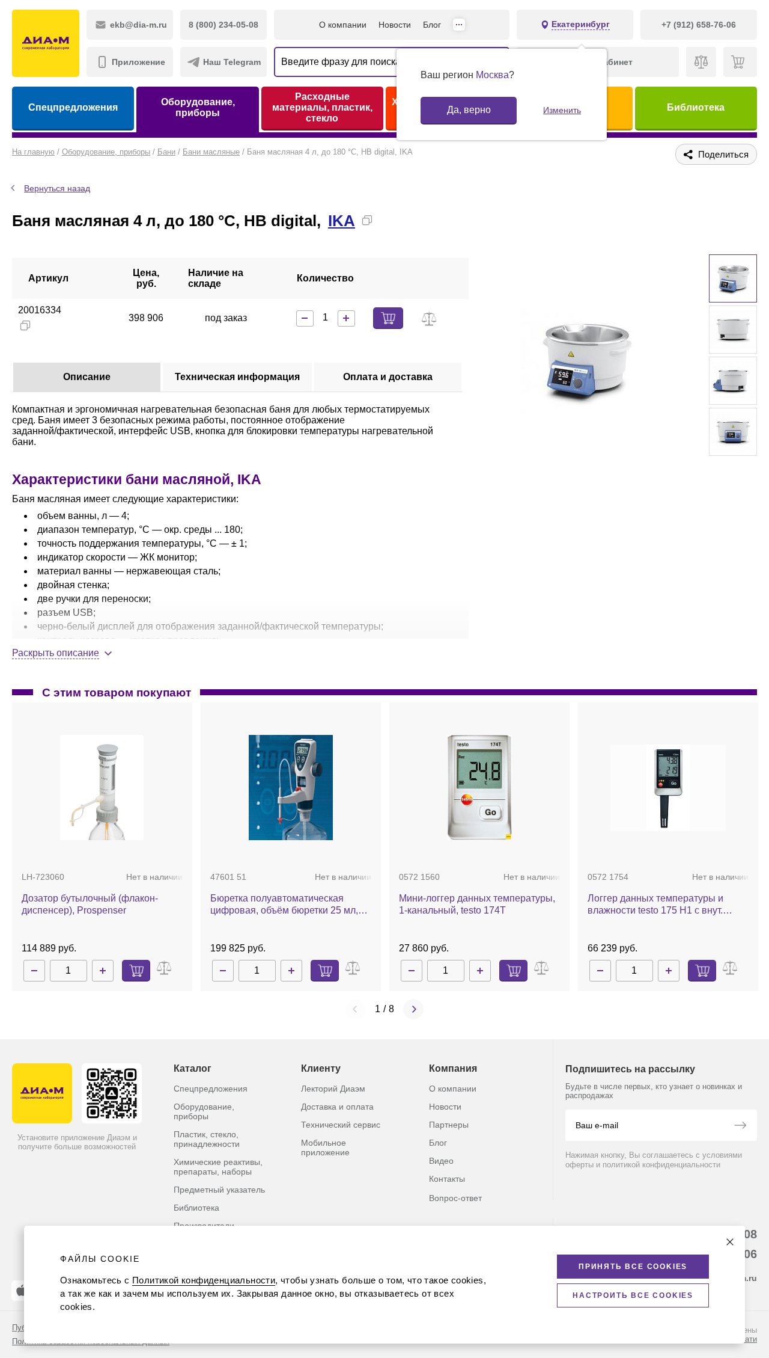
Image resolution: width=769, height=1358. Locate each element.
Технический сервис (340, 1124)
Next (413, 1009)
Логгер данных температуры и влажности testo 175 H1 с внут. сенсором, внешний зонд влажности (655, 905)
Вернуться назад (57, 188)
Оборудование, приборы (198, 107)
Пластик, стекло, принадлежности (207, 1139)
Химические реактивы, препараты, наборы (218, 1166)
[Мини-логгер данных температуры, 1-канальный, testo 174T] (479, 787)
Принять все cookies (633, 1266)
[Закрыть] (730, 1242)
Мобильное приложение (325, 1147)
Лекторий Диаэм (333, 1088)
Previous (355, 1009)
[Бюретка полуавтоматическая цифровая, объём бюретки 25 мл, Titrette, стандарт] (291, 787)
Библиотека (696, 107)
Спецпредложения (73, 107)
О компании (342, 24)
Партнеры (449, 1124)
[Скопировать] (367, 220)
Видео (441, 1161)
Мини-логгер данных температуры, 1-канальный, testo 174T (477, 904)
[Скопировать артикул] (25, 325)
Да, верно (469, 110)
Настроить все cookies (633, 1295)
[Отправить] (740, 1126)
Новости (394, 24)
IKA (341, 221)
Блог (432, 24)
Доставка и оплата (337, 1106)
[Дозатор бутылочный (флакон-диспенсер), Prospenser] (102, 787)
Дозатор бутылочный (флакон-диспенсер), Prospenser (90, 904)
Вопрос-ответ (455, 1198)
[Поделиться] (386, 220)
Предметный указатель (219, 1189)
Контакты (447, 1179)
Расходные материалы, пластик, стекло (322, 107)
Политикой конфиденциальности (203, 1280)
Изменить (562, 110)
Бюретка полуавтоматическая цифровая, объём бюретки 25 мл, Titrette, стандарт (284, 905)
